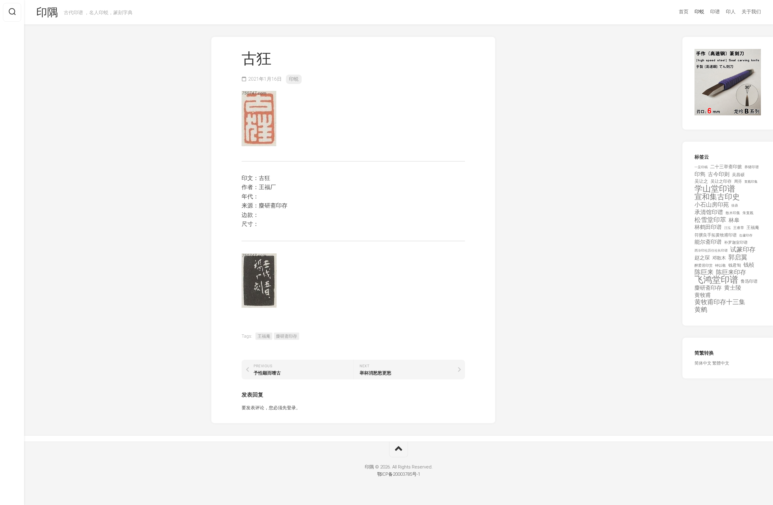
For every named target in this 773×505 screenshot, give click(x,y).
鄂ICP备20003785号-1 (398, 474)
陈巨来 (704, 272)
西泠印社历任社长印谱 (711, 250)
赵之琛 (702, 258)
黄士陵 (732, 288)
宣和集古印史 (717, 196)
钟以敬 (720, 265)
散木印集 (733, 213)
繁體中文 (720, 363)
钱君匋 (734, 265)
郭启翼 (737, 257)
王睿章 (738, 228)
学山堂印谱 (714, 188)
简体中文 (702, 363)
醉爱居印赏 (703, 265)
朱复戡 (748, 213)
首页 (683, 11)
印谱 (715, 11)
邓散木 (719, 258)
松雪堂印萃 (710, 220)
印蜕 (699, 11)
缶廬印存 (745, 235)
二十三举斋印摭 (726, 166)
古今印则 (719, 174)
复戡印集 (751, 182)
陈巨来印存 (731, 272)
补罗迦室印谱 (736, 242)
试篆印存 (742, 249)
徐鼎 (734, 205)
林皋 (734, 220)
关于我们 (751, 11)
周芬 (738, 181)
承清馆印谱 (708, 212)
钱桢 (748, 265)
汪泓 (727, 228)
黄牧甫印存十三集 (719, 302)
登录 (291, 407)
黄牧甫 (702, 295)
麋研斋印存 (286, 336)
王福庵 (264, 336)
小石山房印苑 (711, 204)
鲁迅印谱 (749, 281)
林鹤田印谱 (708, 227)
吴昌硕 (738, 174)
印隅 (47, 12)
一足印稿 (701, 167)
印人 (731, 11)
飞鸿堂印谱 (716, 279)
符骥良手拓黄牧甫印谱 (715, 235)
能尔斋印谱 (708, 242)
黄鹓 (700, 309)
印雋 (699, 174)
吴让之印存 (721, 181)
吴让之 (701, 181)
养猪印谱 (751, 167)
